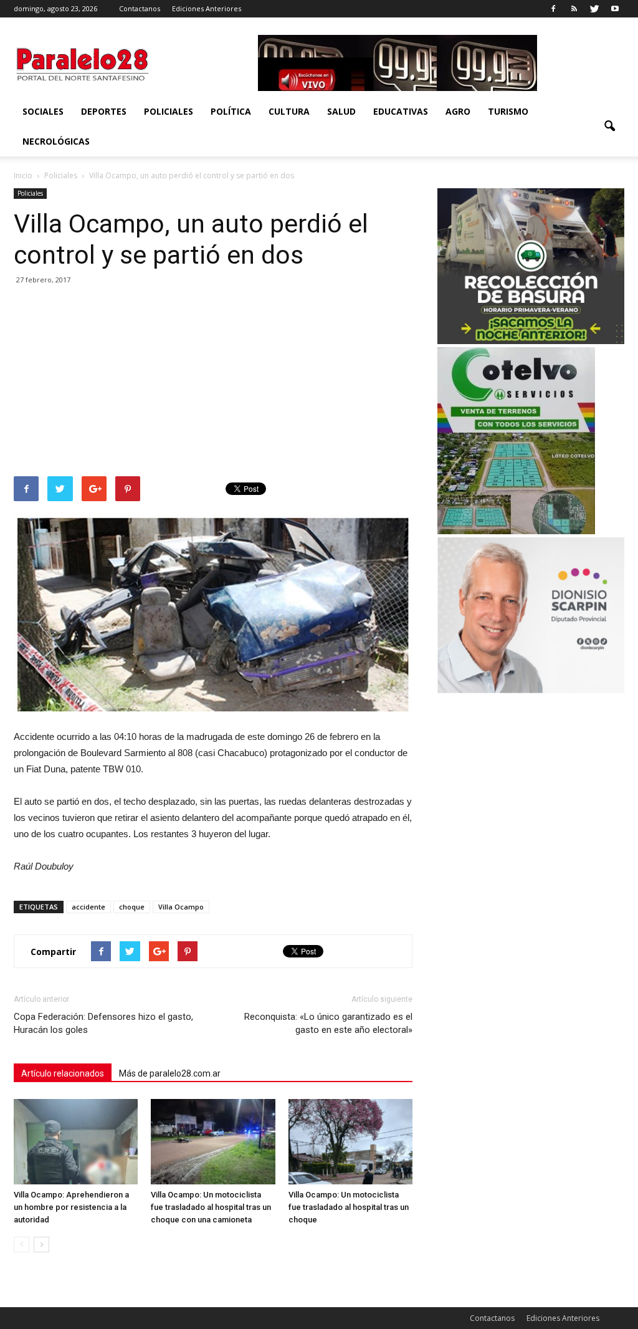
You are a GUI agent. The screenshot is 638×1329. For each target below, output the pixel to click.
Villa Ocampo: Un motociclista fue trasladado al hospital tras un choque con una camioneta (211, 1207)
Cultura (289, 111)
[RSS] (573, 8)
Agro (457, 111)
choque (132, 906)
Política (231, 111)
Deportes (103, 111)
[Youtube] (615, 8)
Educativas (400, 111)
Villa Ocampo (181, 906)
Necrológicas (56, 141)
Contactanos (139, 8)
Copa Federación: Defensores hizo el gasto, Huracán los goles (103, 1023)
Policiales (168, 111)
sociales (43, 111)
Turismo (508, 111)
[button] (609, 127)
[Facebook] (553, 8)
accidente (88, 906)
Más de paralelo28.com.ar (170, 1073)
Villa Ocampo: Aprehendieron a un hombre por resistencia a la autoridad (71, 1207)
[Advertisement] (213, 382)
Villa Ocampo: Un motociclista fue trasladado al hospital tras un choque (348, 1207)
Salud (341, 111)
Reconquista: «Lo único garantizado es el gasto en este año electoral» (328, 1023)
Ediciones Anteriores (206, 8)
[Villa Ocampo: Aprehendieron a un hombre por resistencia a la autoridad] (76, 1141)
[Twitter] (594, 8)
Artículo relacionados (62, 1073)
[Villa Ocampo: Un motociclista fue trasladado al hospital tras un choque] (350, 1141)
